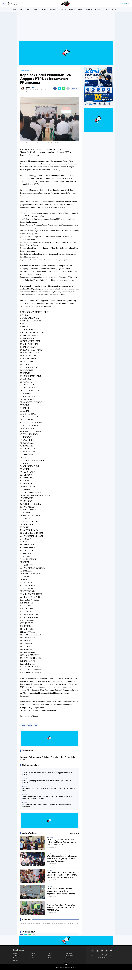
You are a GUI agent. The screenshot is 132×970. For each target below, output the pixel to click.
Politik (44, 9)
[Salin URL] (68, 88)
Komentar (75, 88)
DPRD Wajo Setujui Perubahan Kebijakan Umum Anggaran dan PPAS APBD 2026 (61, 842)
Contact (97, 955)
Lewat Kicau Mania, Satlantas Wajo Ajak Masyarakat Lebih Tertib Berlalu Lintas (48, 789)
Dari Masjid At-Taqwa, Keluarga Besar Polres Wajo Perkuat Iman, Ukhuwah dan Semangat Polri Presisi (62, 875)
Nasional (36, 9)
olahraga (106, 9)
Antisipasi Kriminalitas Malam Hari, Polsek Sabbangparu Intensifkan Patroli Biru (47, 774)
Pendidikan (52, 9)
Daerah (28, 9)
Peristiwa (72, 9)
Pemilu (29, 725)
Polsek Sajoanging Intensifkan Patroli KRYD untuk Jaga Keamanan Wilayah (46, 782)
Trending (126, 3)
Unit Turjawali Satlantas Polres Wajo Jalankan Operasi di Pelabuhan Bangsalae (47, 805)
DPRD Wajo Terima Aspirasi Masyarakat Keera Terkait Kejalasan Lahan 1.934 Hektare (61, 891)
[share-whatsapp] (63, 88)
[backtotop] (66, 965)
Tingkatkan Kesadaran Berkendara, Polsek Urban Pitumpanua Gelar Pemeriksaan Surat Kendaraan (47, 797)
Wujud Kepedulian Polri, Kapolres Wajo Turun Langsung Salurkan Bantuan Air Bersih (62, 858)
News (14, 9)
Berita (50, 853)
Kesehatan (63, 9)
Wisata (114, 9)
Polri (21, 9)
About (92, 955)
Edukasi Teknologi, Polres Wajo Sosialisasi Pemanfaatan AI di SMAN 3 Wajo (61, 907)
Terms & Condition (107, 955)
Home (22, 70)
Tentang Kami (102, 957)
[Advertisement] (66, 27)
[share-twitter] (59, 88)
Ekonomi (89, 9)
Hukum (80, 9)
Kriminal (97, 9)
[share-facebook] (55, 88)
